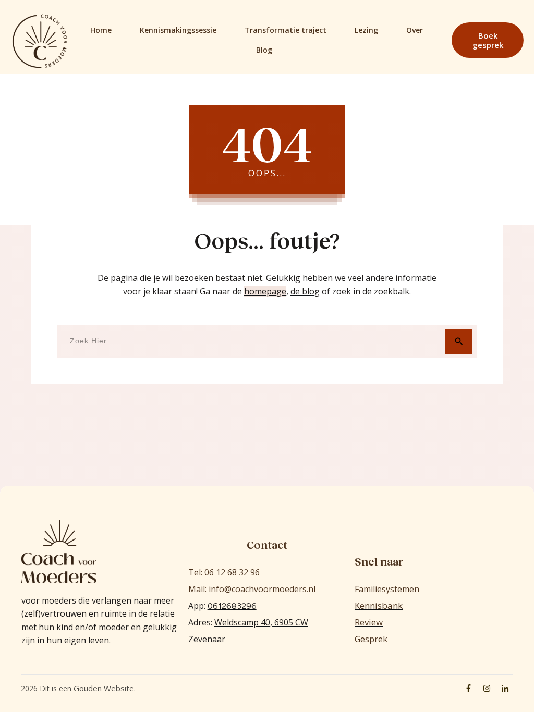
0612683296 (232, 606)
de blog (305, 291)
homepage (265, 291)
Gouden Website (104, 688)
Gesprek (371, 639)
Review (369, 622)
